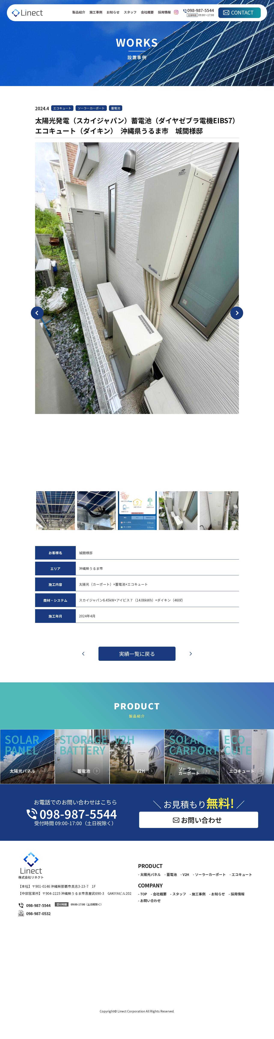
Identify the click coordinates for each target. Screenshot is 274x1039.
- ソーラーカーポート (209, 874)
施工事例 (95, 12)
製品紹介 (78, 12)
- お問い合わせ (149, 900)
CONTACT (242, 12)
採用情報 (164, 12)
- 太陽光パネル (149, 874)
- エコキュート (240, 874)
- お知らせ (217, 894)
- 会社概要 (159, 894)
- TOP (142, 894)
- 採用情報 (236, 894)
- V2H (184, 874)
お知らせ (113, 12)
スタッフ (130, 12)
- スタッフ (178, 894)
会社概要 (147, 12)
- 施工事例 (198, 894)
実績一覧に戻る (137, 653)
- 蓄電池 (170, 874)
